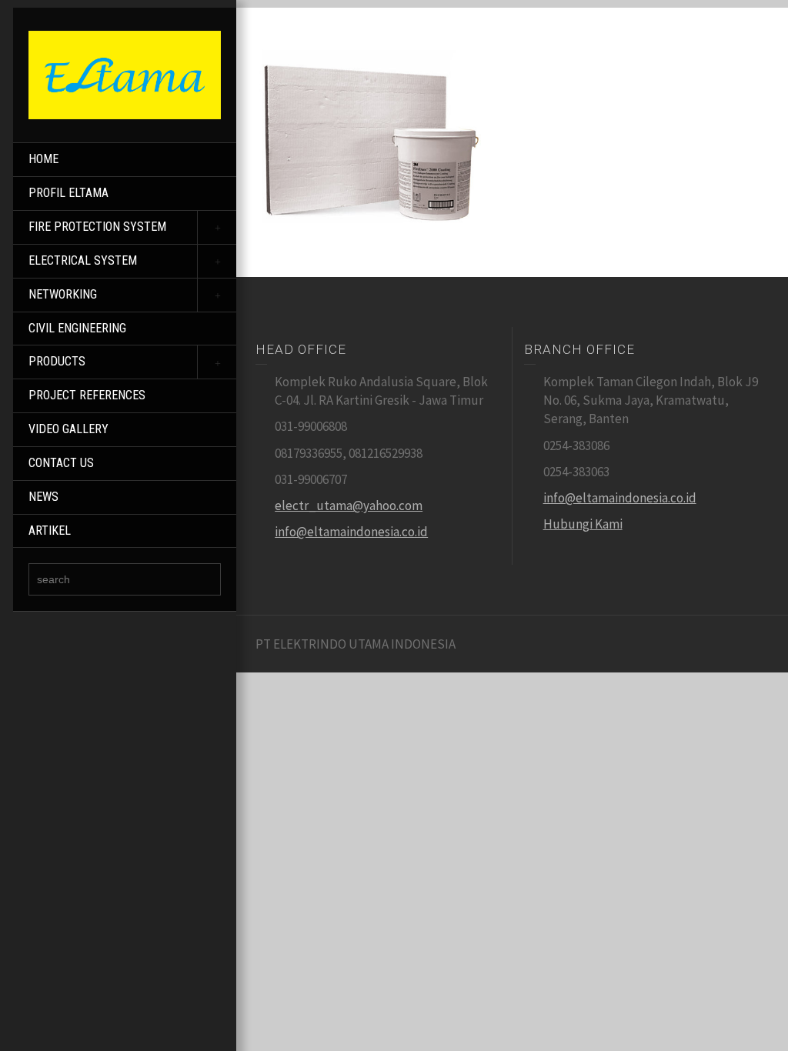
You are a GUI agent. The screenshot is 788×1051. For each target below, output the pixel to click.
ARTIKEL (49, 530)
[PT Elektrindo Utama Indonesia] (124, 73)
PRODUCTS (56, 361)
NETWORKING (62, 294)
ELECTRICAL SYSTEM (82, 260)
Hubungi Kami (583, 523)
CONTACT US (61, 462)
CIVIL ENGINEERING (77, 328)
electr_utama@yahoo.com (348, 505)
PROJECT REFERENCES (86, 395)
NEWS (43, 496)
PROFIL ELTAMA (68, 192)
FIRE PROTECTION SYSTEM (97, 226)
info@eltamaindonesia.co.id (351, 531)
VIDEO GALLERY (68, 429)
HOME (43, 159)
